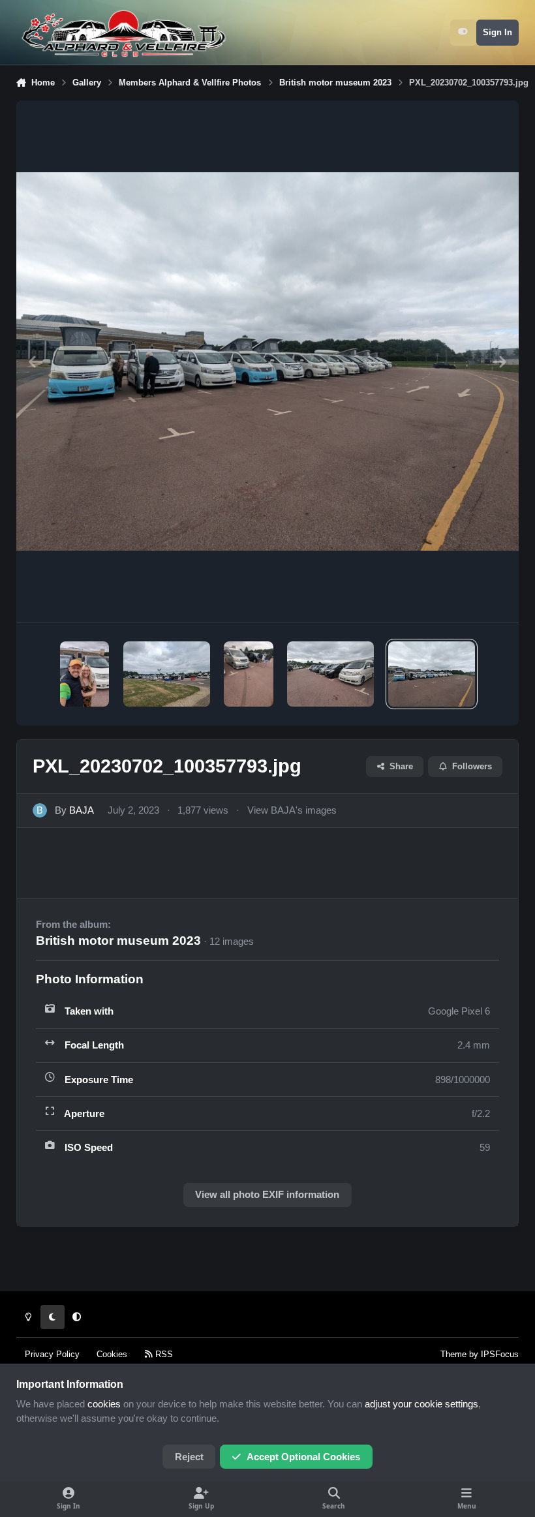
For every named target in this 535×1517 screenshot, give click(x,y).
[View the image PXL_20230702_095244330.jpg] (248, 674)
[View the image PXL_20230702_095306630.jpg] (330, 674)
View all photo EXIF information (267, 1194)
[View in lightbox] (267, 361)
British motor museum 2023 (118, 940)
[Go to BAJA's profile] (40, 810)
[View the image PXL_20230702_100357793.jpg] (431, 674)
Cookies (112, 1354)
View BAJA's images (292, 810)
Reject (189, 1457)
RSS (163, 1354)
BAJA (81, 810)
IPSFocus (500, 1354)
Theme (453, 1354)
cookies (104, 1404)
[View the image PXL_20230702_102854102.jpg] (166, 674)
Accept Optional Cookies (303, 1457)
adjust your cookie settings (421, 1404)
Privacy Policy (52, 1354)
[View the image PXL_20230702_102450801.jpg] (84, 674)
